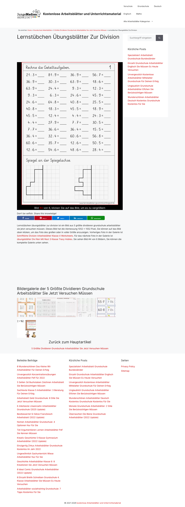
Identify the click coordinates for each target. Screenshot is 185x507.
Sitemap (125, 371)
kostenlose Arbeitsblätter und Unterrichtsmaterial (99, 503)
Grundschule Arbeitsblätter (42, 30)
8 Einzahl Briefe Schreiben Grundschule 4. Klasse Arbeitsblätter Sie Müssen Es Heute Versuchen (38, 480)
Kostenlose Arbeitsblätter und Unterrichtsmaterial (82, 14)
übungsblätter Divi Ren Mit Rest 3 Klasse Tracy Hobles (44, 239)
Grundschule (143, 6)
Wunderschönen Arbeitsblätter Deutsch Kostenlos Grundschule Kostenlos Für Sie (144, 100)
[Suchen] (159, 38)
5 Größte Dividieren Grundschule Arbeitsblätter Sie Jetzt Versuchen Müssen (80, 30)
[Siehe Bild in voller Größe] (70, 204)
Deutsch (157, 6)
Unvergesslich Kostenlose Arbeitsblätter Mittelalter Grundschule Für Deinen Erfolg (143, 78)
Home (30, 30)
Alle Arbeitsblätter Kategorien (137, 21)
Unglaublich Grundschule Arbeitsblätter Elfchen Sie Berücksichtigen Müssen (141, 89)
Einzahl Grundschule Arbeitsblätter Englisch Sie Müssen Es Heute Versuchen (145, 66)
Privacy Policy (128, 366)
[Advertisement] (70, 49)
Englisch (127, 14)
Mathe (139, 14)
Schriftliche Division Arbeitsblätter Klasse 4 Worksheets (45, 236)
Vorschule (128, 6)
